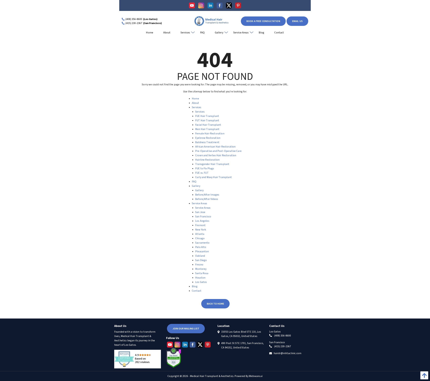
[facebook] (220, 5)
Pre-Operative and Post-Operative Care (218, 151)
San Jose (200, 212)
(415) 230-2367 (133, 23)
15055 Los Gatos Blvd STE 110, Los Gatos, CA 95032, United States (241, 334)
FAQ (194, 181)
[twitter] (229, 5)
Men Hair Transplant (207, 129)
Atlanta (199, 234)
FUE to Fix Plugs (204, 168)
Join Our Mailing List (186, 328)
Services (196, 107)
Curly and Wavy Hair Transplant (213, 177)
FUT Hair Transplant (207, 120)
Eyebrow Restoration (207, 138)
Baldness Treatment (207, 142)
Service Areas (199, 203)
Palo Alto (200, 247)
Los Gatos (201, 282)
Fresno (199, 264)
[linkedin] (210, 5)
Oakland (200, 256)
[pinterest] (238, 5)
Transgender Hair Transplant (212, 164)
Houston (200, 278)
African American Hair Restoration (215, 147)
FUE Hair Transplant (207, 116)
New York (200, 229)
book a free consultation (263, 21)
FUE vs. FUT (202, 173)
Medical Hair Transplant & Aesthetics (211, 376)
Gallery (196, 186)
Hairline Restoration (207, 160)
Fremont (200, 225)
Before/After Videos (206, 199)
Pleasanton (202, 251)
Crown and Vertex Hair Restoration (215, 155)
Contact (196, 291)
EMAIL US (297, 21)
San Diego (201, 260)
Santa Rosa (201, 273)
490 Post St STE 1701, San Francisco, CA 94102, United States (242, 345)
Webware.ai (256, 376)
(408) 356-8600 (133, 19)
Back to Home (215, 304)
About (195, 103)
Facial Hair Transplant (208, 125)
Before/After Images (207, 195)
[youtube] (192, 5)
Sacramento (202, 243)
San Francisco (203, 216)
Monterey (200, 269)
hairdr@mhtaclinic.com (287, 353)
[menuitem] (149, 34)
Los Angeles (202, 221)
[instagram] (201, 5)
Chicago (200, 238)
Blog (195, 286)
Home (195, 98)
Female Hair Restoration (209, 133)
